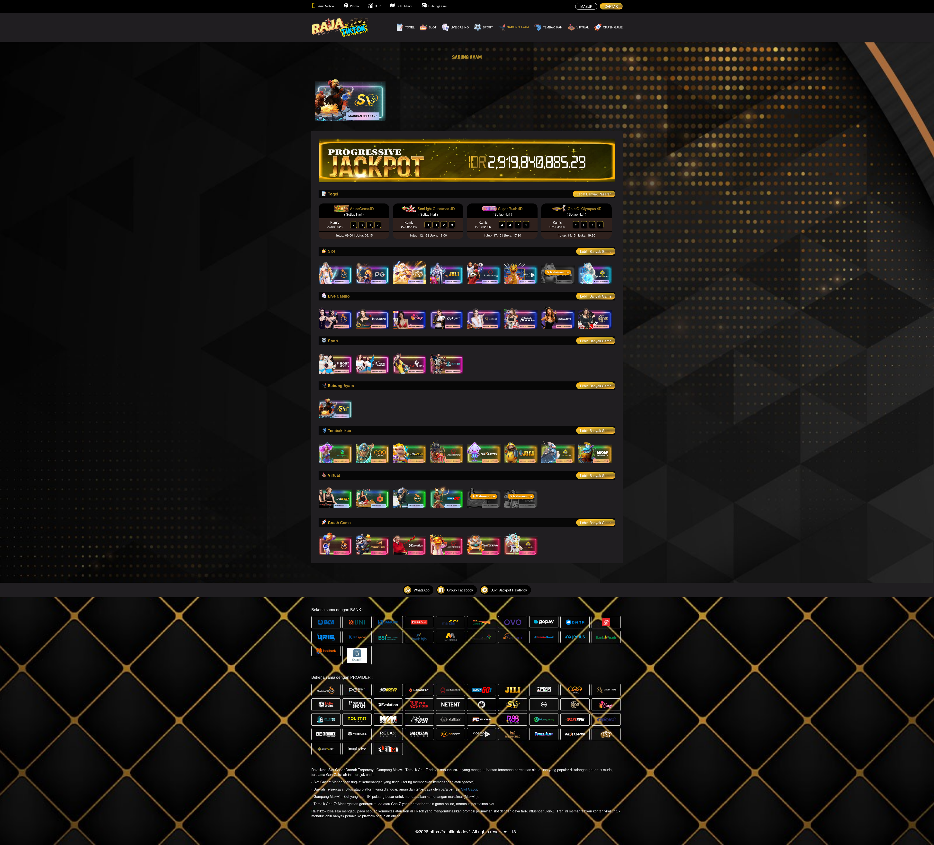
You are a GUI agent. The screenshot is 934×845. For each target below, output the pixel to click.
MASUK (586, 6)
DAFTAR (611, 6)
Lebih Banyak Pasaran (594, 194)
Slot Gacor (469, 789)
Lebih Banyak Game (595, 251)
